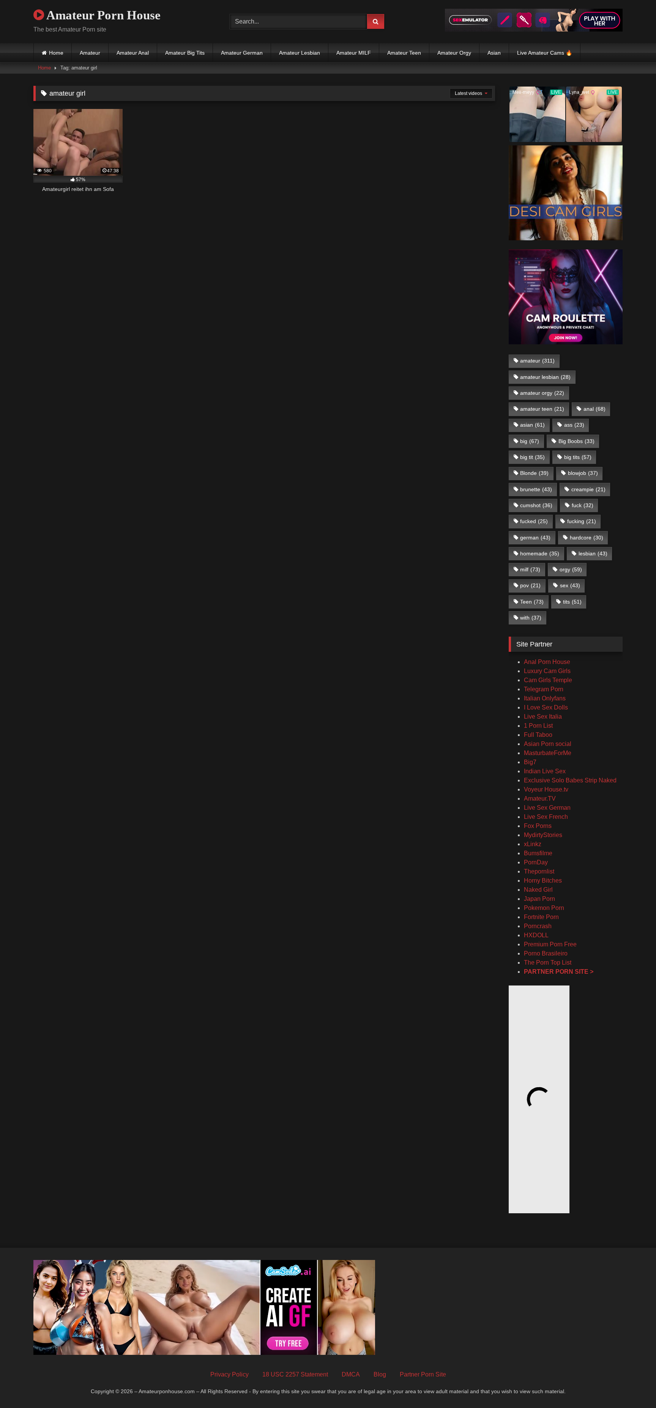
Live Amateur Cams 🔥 (544, 53)
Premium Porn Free (550, 944)
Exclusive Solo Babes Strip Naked (570, 780)
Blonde (534, 473)
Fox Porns (538, 826)
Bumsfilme (538, 853)
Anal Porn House (547, 662)
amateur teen (542, 409)
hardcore (586, 538)
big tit (532, 457)
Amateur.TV (540, 798)
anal (594, 409)
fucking (581, 521)
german (535, 538)
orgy (571, 569)
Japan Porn (539, 899)
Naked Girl (538, 889)
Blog (380, 1374)
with (530, 618)
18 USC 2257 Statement (295, 1374)
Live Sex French (546, 817)
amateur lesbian (545, 377)
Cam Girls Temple (549, 680)
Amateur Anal (133, 53)
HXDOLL (536, 935)
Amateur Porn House (102, 15)
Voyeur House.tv (546, 789)
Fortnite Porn (541, 917)
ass (574, 425)
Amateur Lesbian (299, 53)
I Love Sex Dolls (546, 707)
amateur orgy (542, 393)
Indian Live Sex (545, 771)
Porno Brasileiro (546, 953)
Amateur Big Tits (185, 53)
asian (532, 425)
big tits (577, 457)
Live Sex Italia (543, 716)
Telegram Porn (543, 689)
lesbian (593, 553)
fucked (534, 521)
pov (530, 585)
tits (572, 602)
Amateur (90, 53)
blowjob (583, 473)
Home (56, 53)
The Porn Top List (547, 962)
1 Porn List (538, 725)
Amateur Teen (404, 53)
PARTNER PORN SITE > (558, 971)
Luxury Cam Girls (547, 671)
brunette (536, 489)
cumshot (536, 505)
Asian (494, 53)
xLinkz (532, 844)
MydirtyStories (543, 835)
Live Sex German (547, 807)
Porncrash (538, 926)
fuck (582, 505)
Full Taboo (538, 735)
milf (530, 569)
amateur (537, 361)
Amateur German (242, 53)
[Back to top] (632, 1385)
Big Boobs (576, 441)
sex (570, 585)
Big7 (530, 762)
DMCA (351, 1374)
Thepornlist (539, 871)
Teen (532, 602)
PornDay (536, 862)
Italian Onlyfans (545, 698)
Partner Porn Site (423, 1374)
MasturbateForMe (547, 753)
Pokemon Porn (544, 908)
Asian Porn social (547, 744)
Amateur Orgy (454, 53)
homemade (539, 553)
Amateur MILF (353, 53)
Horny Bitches (543, 880)
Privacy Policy (229, 1374)
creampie (588, 489)
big (529, 441)
